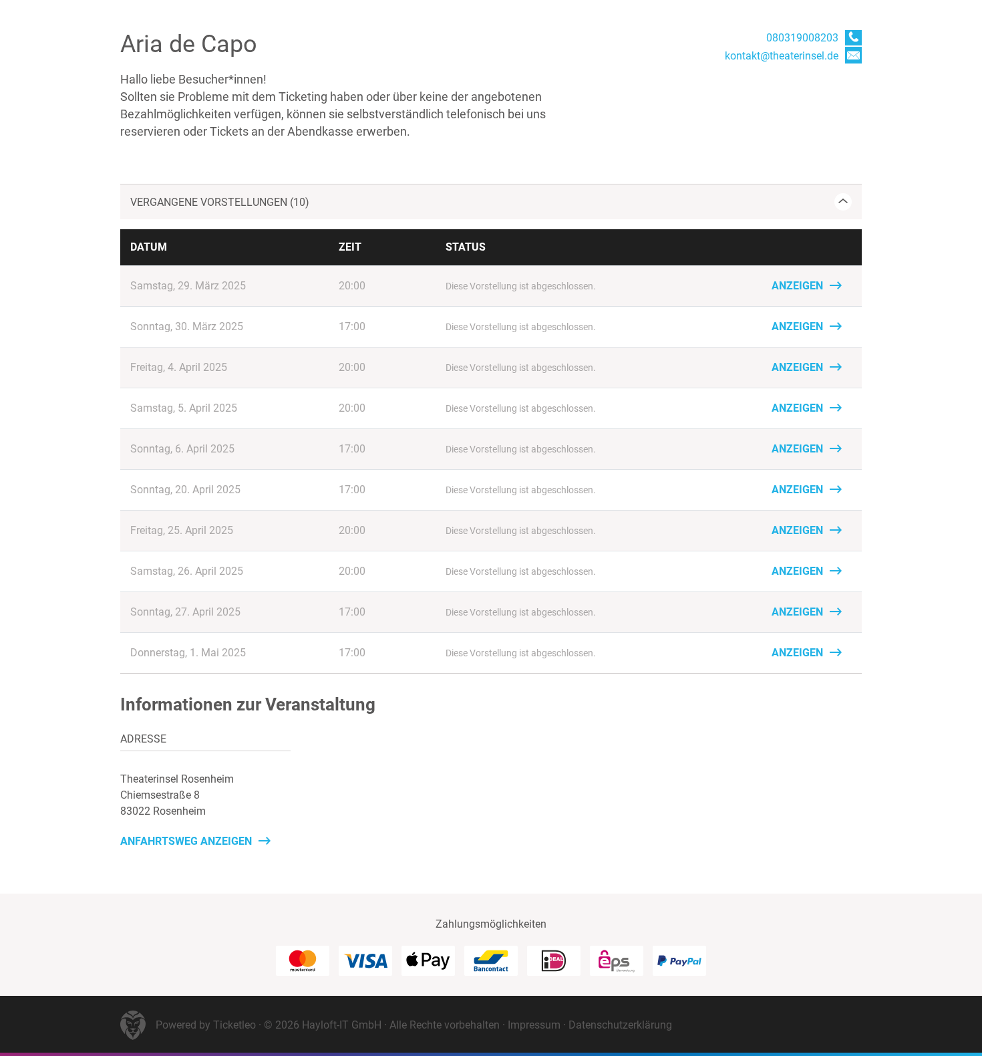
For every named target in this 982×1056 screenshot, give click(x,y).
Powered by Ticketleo (206, 1025)
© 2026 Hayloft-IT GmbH (322, 1025)
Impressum (534, 1025)
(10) (219, 202)
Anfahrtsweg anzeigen (186, 841)
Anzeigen (797, 285)
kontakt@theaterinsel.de (781, 55)
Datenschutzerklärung (620, 1025)
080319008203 (802, 37)
